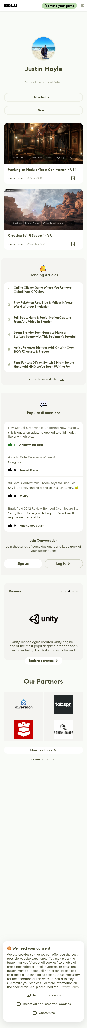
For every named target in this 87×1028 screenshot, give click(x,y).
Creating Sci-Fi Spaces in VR (30, 235)
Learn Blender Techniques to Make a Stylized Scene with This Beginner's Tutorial (42, 335)
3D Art (49, 157)
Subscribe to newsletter (40, 379)
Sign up (23, 563)
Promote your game (59, 6)
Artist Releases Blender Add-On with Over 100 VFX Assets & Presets (41, 350)
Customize (46, 1013)
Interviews (37, 157)
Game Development (53, 223)
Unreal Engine (32, 223)
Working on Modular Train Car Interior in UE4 (42, 170)
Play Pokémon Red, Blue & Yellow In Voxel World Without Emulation (41, 305)
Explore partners (41, 660)
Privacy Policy (69, 987)
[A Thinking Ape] (63, 729)
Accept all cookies (46, 995)
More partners (41, 750)
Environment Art (19, 157)
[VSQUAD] (23, 729)
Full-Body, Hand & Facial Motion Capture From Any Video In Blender (40, 320)
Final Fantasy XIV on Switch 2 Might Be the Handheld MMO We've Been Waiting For (41, 365)
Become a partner (43, 759)
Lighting (60, 157)
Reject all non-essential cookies (46, 1004)
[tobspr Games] (63, 704)
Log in (61, 563)
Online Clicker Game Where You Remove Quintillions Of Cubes (40, 290)
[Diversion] (23, 704)
